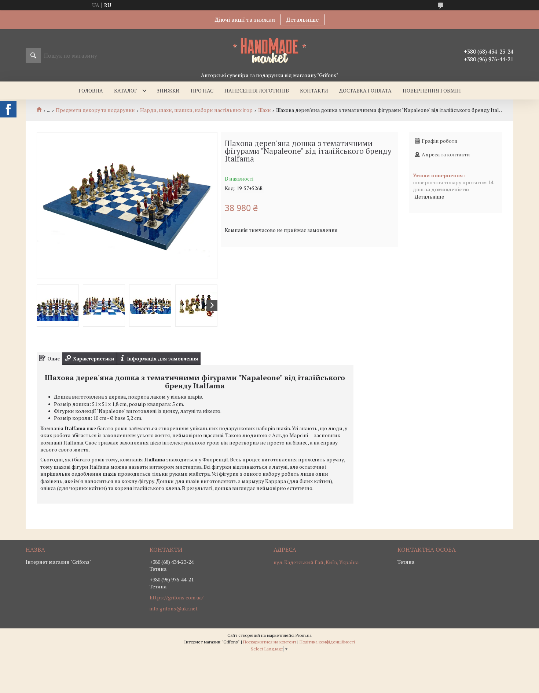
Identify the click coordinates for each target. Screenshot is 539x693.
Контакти (314, 90)
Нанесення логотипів (256, 90)
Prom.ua (304, 635)
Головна (90, 90)
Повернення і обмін (432, 90)
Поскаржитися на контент (269, 642)
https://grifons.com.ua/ (176, 597)
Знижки (168, 90)
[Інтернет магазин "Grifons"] (269, 50)
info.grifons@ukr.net (174, 608)
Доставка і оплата (365, 90)
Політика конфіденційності (327, 642)
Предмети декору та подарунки (95, 110)
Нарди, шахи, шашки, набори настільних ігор (196, 110)
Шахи (264, 110)
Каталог (125, 90)
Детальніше (302, 19)
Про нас (202, 90)
